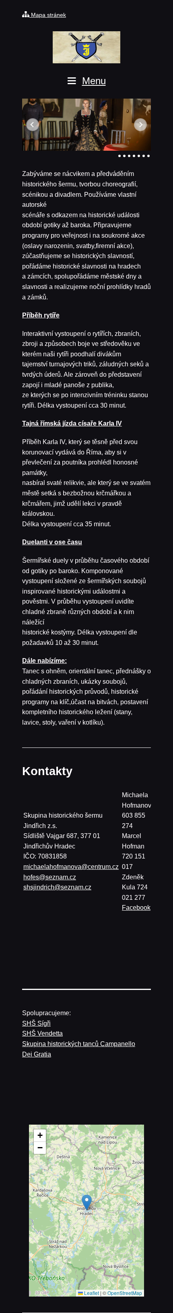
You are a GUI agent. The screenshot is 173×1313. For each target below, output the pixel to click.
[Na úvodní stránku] (86, 47)
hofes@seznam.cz (49, 877)
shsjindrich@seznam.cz (57, 887)
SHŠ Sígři (36, 1023)
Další (140, 124)
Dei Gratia (36, 1054)
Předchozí (32, 124)
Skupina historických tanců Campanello (78, 1043)
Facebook (136, 907)
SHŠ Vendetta (42, 1033)
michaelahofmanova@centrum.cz (71, 866)
